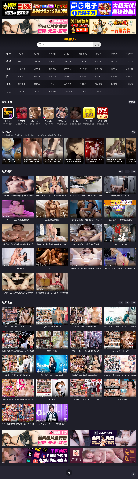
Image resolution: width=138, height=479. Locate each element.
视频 (8, 61)
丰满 (120, 302)
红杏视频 (83, 91)
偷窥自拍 (21, 76)
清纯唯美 (98, 76)
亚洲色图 (37, 76)
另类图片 (129, 76)
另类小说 (98, 84)
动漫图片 (67, 76)
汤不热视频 (67, 91)
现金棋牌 (114, 54)
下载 (133, 132)
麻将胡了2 (83, 54)
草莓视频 (52, 91)
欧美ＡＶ (52, 61)
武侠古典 (67, 84)
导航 (8, 91)
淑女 (127, 302)
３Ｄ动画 (67, 61)
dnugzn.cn (69, 39)
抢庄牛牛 (129, 54)
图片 (8, 76)
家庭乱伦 (37, 84)
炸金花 (98, 54)
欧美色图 (52, 76)
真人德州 (37, 54)
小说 (8, 84)
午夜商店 (37, 91)
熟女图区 (114, 76)
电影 (8, 68)
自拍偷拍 (37, 61)
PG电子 (21, 54)
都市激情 (21, 84)
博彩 (8, 53)
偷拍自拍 (37, 69)
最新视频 (7, 171)
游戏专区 (67, 54)
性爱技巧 (129, 84)
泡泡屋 (98, 91)
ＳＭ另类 (129, 61)
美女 (120, 171)
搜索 (97, 44)
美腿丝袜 (83, 76)
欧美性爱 (67, 69)
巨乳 (127, 171)
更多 (133, 171)
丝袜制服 (98, 61)
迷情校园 (83, 84)
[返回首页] (133, 474)
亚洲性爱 (21, 69)
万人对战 (52, 54)
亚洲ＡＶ (21, 61)
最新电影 (7, 302)
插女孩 (21, 91)
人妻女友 (52, 84)
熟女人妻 (83, 61)
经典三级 (98, 69)
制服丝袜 (83, 69)
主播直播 (114, 61)
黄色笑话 (114, 84)
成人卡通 (52, 69)
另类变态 (129, 69)
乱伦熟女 (114, 69)
